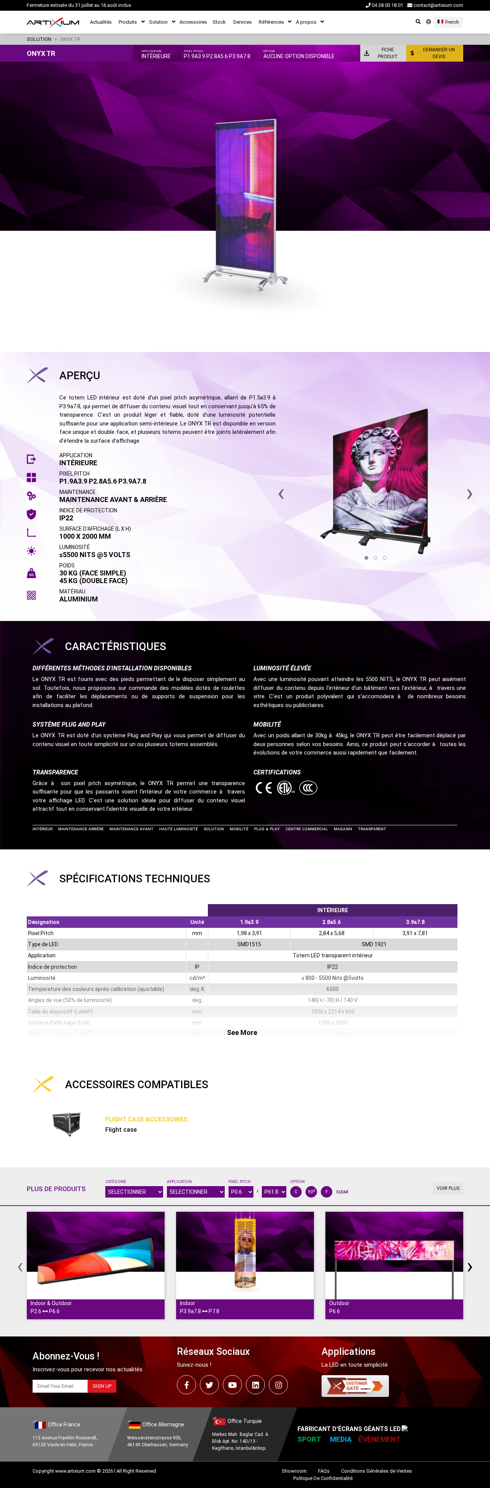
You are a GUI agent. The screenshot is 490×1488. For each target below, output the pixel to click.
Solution (158, 22)
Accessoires (193, 22)
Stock (219, 22)
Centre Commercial (307, 828)
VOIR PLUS (448, 1188)
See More (242, 1032)
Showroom (294, 1471)
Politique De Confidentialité (323, 1478)
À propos (306, 22)
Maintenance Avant (131, 828)
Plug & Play (267, 828)
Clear (342, 1192)
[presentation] (20, 1265)
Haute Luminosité (178, 828)
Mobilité (239, 828)
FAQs (324, 1471)
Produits (128, 22)
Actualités (101, 22)
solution (39, 39)
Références (271, 22)
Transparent (372, 828)
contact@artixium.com (437, 5)
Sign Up (102, 1386)
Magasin (343, 828)
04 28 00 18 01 (387, 5)
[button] (366, 558)
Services (242, 22)
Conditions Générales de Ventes (376, 1471)
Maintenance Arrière (81, 828)
